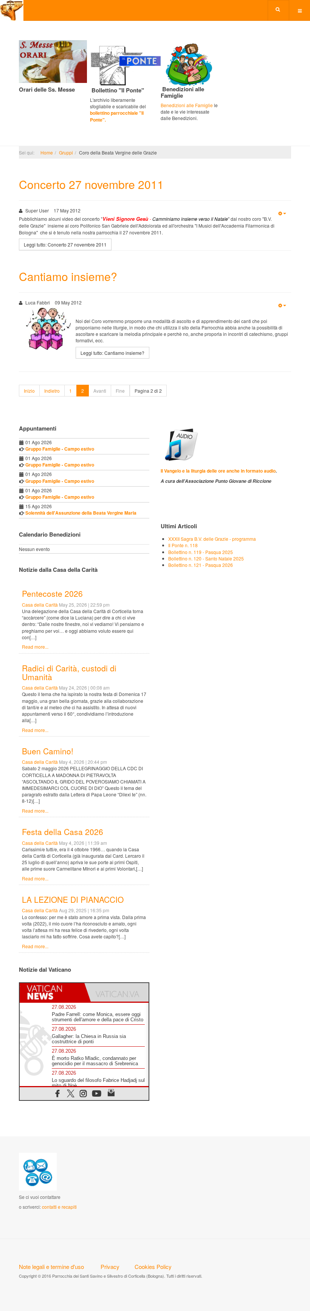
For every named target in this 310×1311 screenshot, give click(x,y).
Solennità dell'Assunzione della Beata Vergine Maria (80, 512)
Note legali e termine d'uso (51, 1266)
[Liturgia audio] (180, 444)
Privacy (110, 1266)
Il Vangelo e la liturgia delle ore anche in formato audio (218, 470)
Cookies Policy (153, 1266)
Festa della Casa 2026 (62, 831)
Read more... (35, 646)
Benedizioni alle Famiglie (187, 105)
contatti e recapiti (59, 1206)
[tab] (52, 992)
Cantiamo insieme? (68, 276)
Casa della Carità (40, 604)
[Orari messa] (53, 61)
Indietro (52, 390)
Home (46, 152)
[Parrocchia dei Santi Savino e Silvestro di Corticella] (11, 10)
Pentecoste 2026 (52, 593)
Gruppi (66, 152)
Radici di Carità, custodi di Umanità (69, 672)
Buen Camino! (47, 751)
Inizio (29, 390)
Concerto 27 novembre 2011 (91, 184)
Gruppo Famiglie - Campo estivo (59, 448)
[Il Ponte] (135, 64)
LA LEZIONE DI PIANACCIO (73, 899)
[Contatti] (38, 1170)
